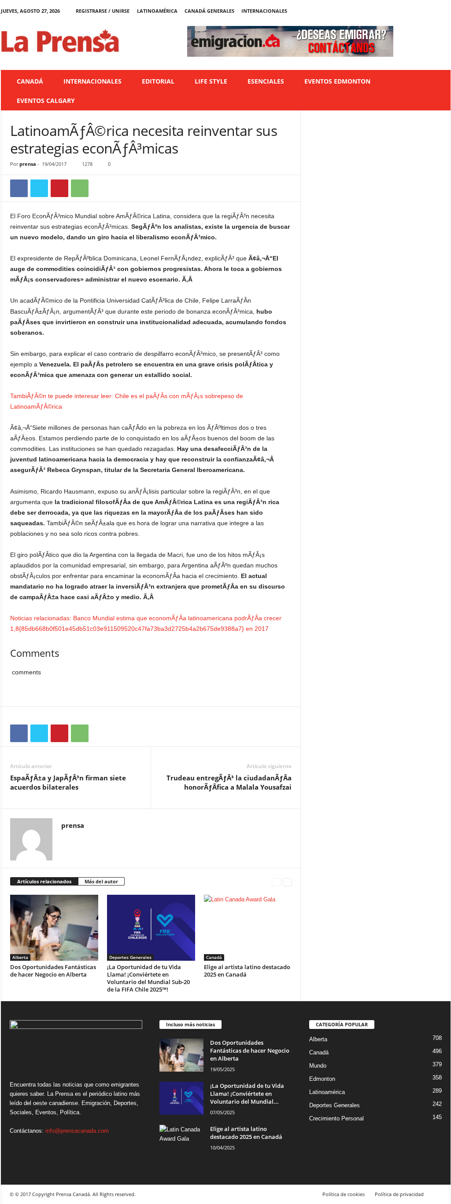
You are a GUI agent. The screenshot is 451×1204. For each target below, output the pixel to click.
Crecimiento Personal (336, 1118)
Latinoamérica (157, 10)
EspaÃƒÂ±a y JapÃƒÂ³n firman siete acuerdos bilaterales (68, 782)
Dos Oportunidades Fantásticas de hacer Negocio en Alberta (53, 970)
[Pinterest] (59, 188)
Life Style (211, 81)
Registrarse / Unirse (102, 10)
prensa (27, 164)
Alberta (20, 957)
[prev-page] (276, 881)
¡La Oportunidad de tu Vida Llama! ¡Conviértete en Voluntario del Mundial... (247, 1093)
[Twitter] (430, 10)
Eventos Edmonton (337, 81)
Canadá (30, 81)
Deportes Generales (130, 957)
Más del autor (101, 881)
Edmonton (322, 1079)
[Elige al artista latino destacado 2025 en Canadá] (248, 928)
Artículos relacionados (44, 881)
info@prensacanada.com (77, 1130)
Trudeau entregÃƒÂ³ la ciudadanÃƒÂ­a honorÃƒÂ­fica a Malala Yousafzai (229, 782)
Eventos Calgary (46, 100)
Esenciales (266, 81)
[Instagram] (416, 10)
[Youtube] (444, 10)
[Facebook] (403, 10)
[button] (437, 91)
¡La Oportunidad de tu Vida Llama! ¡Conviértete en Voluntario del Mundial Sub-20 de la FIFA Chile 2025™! (148, 978)
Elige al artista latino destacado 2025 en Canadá (247, 970)
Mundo (317, 1065)
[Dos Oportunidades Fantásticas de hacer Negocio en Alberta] (54, 928)
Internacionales (264, 10)
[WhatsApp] (80, 188)
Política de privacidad (399, 1194)
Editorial (158, 81)
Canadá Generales (209, 10)
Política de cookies (343, 1194)
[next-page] (287, 881)
